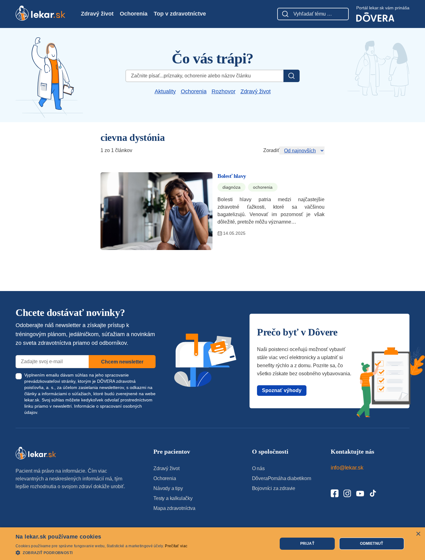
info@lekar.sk (347, 468)
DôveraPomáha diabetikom (281, 478)
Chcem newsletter (122, 361)
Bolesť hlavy (231, 176)
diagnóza (231, 187)
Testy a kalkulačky (173, 498)
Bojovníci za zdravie (273, 488)
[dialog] (212, 543)
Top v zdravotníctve (180, 14)
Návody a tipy (168, 488)
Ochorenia (133, 14)
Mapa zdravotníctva (174, 508)
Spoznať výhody (281, 390)
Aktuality (165, 91)
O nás (258, 468)
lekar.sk (31, 399)
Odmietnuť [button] (371, 543)
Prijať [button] (307, 543)
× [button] (418, 534)
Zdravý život (97, 14)
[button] (101, 552)
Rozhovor (224, 91)
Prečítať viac (176, 546)
